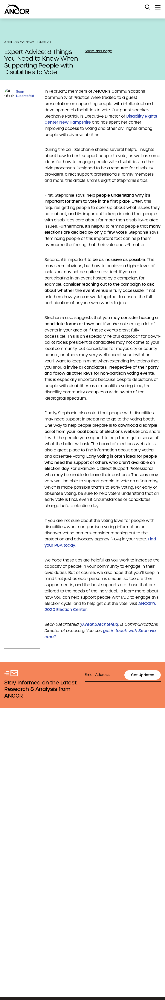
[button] (148, 7)
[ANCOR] (78, 9)
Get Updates (142, 675)
